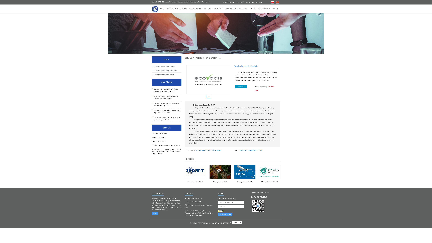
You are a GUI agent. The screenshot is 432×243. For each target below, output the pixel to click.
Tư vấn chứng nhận (197, 9)
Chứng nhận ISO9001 (195, 182)
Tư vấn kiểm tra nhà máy (176, 9)
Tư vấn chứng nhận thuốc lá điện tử (209, 150)
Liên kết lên (241, 87)
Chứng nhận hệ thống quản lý (164, 66)
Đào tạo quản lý (216, 9)
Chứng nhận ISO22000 (269, 182)
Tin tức (253, 9)
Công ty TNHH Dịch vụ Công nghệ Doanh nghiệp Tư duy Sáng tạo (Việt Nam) (180, 2)
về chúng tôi (264, 9)
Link (235, 222)
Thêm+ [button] (155, 213)
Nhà (161, 9)
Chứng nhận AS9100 (244, 182)
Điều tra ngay (225, 214)
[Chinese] (272, 2)
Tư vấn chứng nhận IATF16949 (251, 150)
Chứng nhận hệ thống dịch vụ (164, 74)
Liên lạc (275, 9)
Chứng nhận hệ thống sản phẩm (165, 70)
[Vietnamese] (276, 2)
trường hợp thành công (236, 9)
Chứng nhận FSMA (220, 182)
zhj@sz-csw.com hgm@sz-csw (251, 2)
